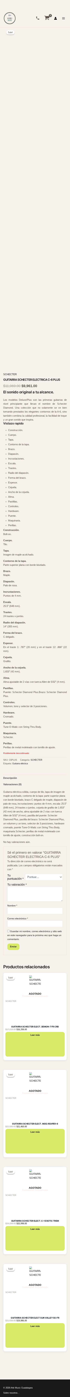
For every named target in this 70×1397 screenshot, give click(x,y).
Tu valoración (17, 884)
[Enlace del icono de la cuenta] (55, 18)
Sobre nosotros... (11, 1393)
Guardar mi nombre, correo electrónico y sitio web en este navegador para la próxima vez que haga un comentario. (34, 935)
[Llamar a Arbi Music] (38, 18)
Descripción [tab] (10, 778)
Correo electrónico (17, 918)
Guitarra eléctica (20, 763)
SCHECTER (10, 374)
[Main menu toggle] (63, 18)
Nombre (12, 905)
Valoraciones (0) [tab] (12, 784)
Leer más (35, 1035)
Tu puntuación (15, 877)
